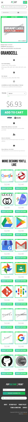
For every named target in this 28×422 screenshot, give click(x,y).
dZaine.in (25, 413)
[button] (2, 2)
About (5, 405)
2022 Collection (9, 46)
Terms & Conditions (15, 408)
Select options (7, 188)
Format (4, 93)
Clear (8, 96)
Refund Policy (13, 405)
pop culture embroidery (8, 48)
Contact (25, 408)
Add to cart (14, 112)
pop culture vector (17, 48)
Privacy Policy (22, 405)
